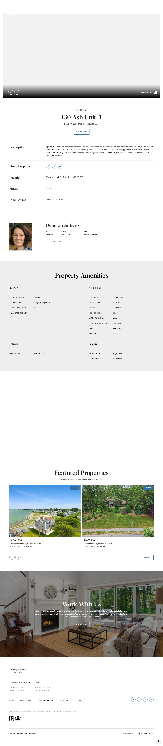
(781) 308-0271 (68, 234)
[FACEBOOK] (133, 699)
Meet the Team (25, 700)
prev (10, 92)
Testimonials (63, 700)
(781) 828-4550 (16, 687)
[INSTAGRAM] (139, 699)
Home (11, 700)
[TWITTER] (151, 699)
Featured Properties (45, 700)
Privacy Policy (147, 734)
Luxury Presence (28, 734)
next (16, 92)
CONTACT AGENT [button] (55, 241)
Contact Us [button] (81, 132)
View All (147, 557)
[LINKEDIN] (145, 699)
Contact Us (79, 700)
